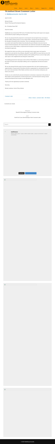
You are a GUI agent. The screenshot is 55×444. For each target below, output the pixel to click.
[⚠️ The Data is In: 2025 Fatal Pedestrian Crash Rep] (33, 161)
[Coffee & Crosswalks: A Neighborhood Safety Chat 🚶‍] (33, 154)
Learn (26, 8)
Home (15, 8)
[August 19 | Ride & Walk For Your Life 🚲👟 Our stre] (33, 140)
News (31, 8)
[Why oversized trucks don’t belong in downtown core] (9, 147)
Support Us (44, 8)
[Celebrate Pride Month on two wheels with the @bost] (21, 168)
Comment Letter (9, 96)
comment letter (40, 97)
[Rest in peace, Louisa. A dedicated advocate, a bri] (9, 154)
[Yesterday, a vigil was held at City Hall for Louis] (45, 147)
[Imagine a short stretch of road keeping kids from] (45, 154)
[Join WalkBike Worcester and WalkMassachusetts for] (21, 140)
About (20, 8)
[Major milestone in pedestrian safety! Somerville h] (9, 140)
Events (37, 8)
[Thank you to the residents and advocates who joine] (21, 161)
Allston (30, 97)
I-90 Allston (47, 97)
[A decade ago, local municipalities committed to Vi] (45, 161)
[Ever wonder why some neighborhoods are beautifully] (33, 168)
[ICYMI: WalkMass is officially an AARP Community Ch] (21, 154)
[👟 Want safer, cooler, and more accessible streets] (21, 147)
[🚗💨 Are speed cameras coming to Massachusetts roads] (33, 147)
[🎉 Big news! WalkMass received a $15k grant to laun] (9, 161)
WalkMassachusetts (12, 14)
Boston (34, 97)
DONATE (51, 8)
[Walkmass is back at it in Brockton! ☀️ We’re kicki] (45, 168)
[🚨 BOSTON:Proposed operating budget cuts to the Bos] (9, 168)
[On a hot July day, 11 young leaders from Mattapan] (45, 140)
